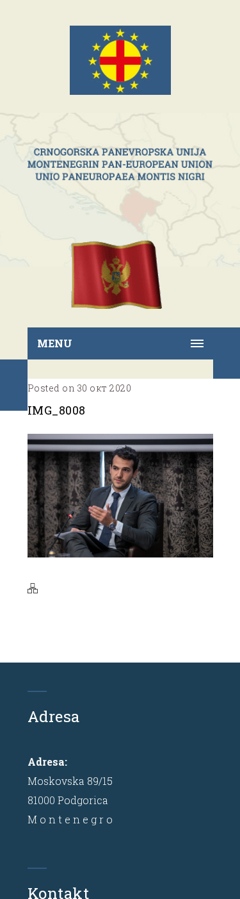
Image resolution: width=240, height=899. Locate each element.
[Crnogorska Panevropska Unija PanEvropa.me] (120, 164)
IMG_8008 (57, 410)
